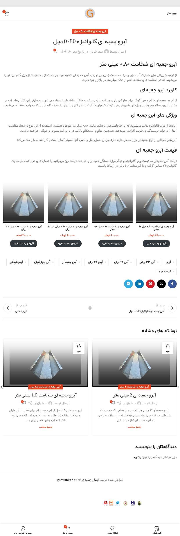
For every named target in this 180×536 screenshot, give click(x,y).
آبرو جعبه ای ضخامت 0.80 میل (90, 31)
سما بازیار (96, 51)
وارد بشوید (140, 457)
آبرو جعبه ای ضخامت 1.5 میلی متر (46, 395)
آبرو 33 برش (147, 262)
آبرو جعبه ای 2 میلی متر (134, 395)
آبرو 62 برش (95, 262)
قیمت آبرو (165, 271)
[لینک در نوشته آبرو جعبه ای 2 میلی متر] (134, 363)
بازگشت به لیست (90, 308)
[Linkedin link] (139, 283)
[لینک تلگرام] (128, 283)
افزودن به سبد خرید (156, 244)
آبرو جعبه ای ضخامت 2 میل (134, 387)
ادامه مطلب (134, 427)
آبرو (169, 262)
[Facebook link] (172, 283)
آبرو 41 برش (121, 262)
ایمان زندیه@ (90, 480)
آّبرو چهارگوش (42, 262)
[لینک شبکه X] (161, 283)
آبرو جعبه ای (69, 262)
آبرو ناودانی (16, 262)
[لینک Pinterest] (150, 283)
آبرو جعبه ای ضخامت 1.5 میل (46, 387)
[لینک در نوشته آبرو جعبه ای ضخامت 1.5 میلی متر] (45, 363)
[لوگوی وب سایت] (89, 13)
